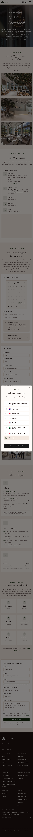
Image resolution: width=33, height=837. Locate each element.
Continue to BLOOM (16, 446)
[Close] (29, 387)
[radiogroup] (16, 420)
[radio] (6, 403)
